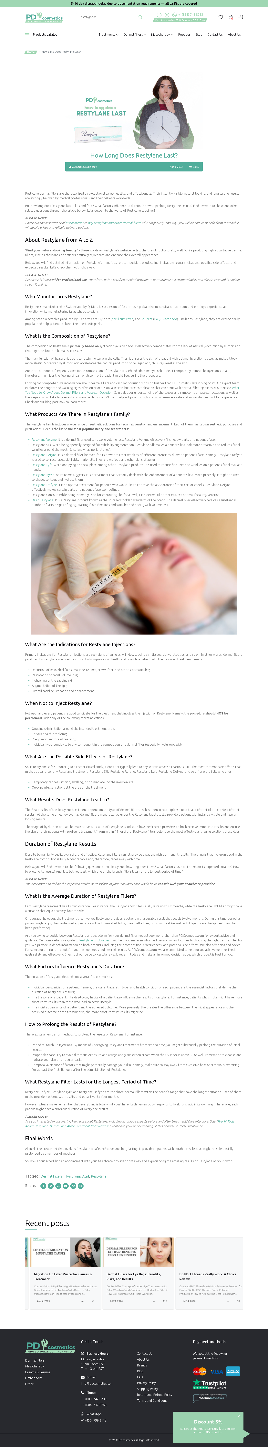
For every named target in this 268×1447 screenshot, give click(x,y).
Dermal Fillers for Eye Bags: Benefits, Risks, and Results (129, 1276)
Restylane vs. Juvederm (95, 940)
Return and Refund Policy (154, 1394)
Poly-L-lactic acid (165, 319)
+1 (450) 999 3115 (94, 1420)
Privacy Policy (146, 1383)
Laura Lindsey (89, 166)
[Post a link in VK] (81, 1186)
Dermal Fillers (52, 1176)
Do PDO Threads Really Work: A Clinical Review (204, 1276)
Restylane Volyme (44, 439)
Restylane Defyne (44, 485)
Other (29, 1384)
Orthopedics (33, 1378)
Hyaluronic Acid (77, 1176)
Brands (142, 1365)
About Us (234, 34)
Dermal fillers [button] (133, 34)
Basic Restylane (42, 500)
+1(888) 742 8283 (190, 14)
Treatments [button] (106, 34)
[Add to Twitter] (51, 1186)
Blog (199, 34)
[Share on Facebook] (44, 1186)
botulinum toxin (122, 319)
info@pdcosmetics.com (97, 1383)
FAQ (140, 1377)
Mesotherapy (34, 1366)
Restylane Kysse (43, 475)
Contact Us (215, 34)
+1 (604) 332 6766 (94, 1405)
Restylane (99, 1176)
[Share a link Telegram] (74, 1186)
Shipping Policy (147, 1389)
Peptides (184, 34)
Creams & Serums (37, 1372)
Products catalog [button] (45, 34)
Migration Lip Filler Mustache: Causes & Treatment (58, 1276)
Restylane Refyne (44, 455)
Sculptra (146, 319)
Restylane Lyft (42, 465)
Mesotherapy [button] (160, 34)
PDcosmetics (74, 223)
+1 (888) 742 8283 (94, 1399)
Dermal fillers (35, 1360)
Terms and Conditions (152, 1400)
